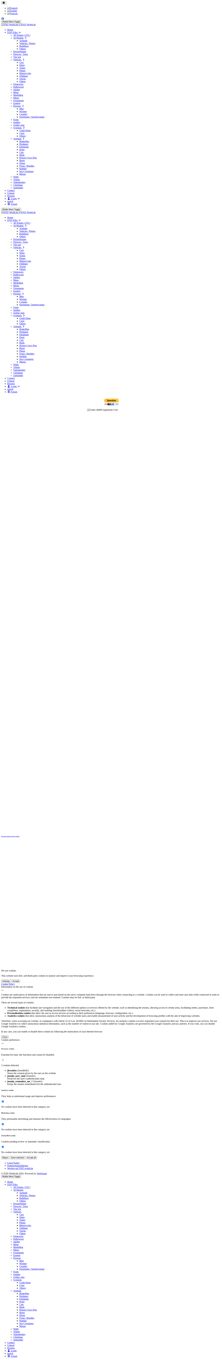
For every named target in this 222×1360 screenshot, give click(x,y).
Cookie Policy (8, 984)
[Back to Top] (3, 2)
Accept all (31, 1157)
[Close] (2, 990)
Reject (5, 1157)
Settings (6, 981)
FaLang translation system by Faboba (10, 836)
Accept (16, 981)
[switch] (3, 1060)
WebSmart (42, 1173)
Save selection (17, 1157)
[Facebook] (2, 18)
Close (4, 1037)
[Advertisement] (111, 454)
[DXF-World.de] (18, 24)
